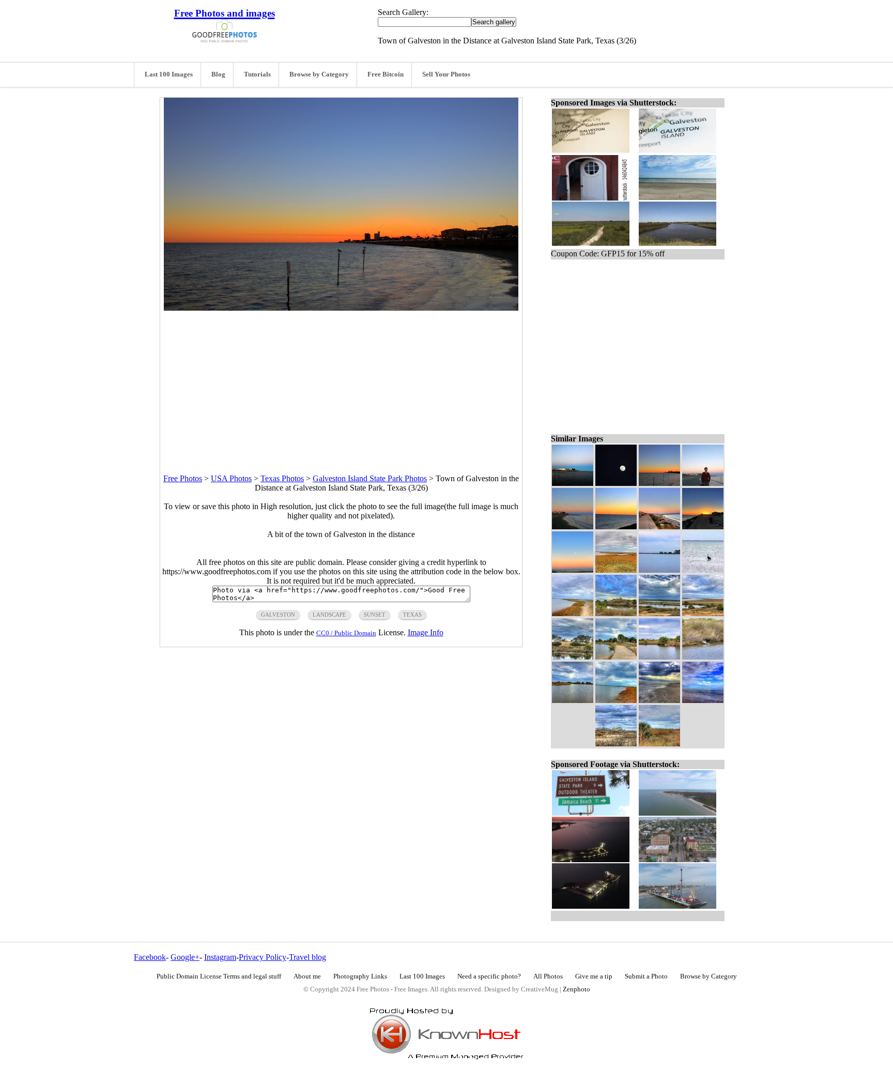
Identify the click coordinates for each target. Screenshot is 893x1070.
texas (412, 615)
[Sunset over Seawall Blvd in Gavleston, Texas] (702, 526)
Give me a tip (593, 976)
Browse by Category (319, 74)
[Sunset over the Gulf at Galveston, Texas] (572, 569)
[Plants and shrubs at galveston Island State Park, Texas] (659, 743)
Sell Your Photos (446, 74)
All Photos (548, 976)
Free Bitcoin (385, 74)
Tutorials (257, 74)
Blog (218, 74)
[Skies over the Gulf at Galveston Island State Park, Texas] (702, 700)
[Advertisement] (341, 383)
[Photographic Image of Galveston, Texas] (572, 483)
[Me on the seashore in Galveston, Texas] (702, 483)
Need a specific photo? (489, 976)
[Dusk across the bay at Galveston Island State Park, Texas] (659, 569)
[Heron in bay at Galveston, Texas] (702, 569)
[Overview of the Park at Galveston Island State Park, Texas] (702, 613)
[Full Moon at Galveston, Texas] (616, 483)
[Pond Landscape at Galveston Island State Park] (659, 656)
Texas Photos (282, 478)
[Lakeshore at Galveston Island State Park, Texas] (572, 613)
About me (307, 976)
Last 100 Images (169, 74)
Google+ (185, 957)
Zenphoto (576, 989)
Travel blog (307, 957)
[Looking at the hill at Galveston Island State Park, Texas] (616, 613)
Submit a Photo (646, 976)
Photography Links (360, 976)
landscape (329, 615)
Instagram (220, 957)
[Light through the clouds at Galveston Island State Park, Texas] (659, 700)
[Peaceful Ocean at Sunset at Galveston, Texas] (616, 526)
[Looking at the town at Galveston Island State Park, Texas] (616, 743)
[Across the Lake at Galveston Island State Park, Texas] (572, 656)
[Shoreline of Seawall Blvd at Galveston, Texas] (659, 526)
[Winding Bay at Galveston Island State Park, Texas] (616, 569)
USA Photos (231, 478)
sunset (375, 615)
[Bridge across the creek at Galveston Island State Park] (616, 656)
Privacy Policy (262, 957)
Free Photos (182, 478)
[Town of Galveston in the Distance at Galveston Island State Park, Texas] (659, 483)
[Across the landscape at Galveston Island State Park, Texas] (659, 613)
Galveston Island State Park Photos (370, 478)
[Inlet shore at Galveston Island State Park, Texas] (616, 700)
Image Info (425, 632)
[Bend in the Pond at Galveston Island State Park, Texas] (572, 700)
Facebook (150, 957)
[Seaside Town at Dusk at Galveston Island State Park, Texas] (572, 526)
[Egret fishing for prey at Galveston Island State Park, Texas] (702, 656)
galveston (278, 615)
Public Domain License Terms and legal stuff (219, 976)
